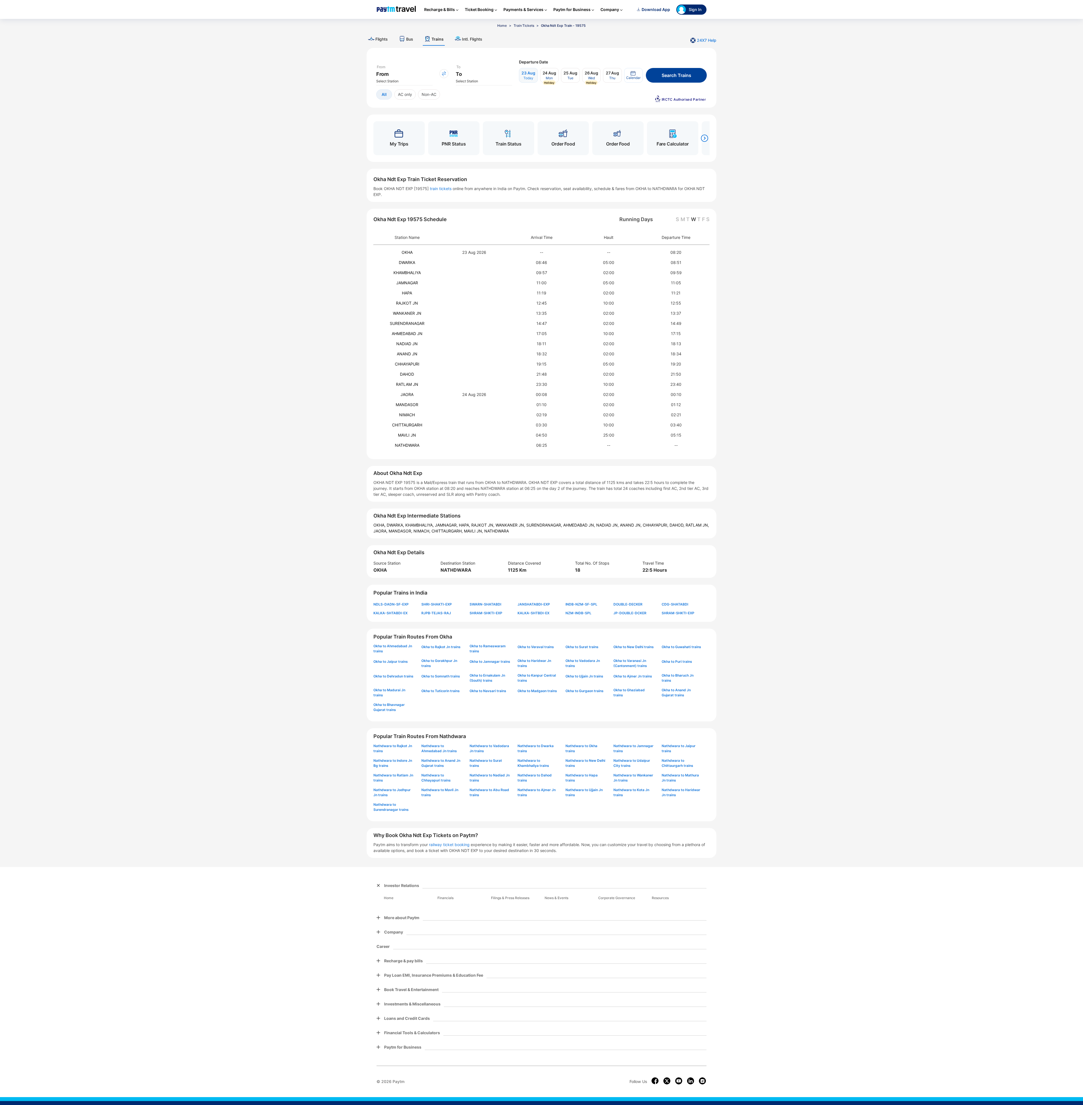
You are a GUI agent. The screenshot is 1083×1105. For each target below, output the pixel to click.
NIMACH (407, 414)
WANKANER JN (407, 313)
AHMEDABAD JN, (579, 525)
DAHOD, (678, 525)
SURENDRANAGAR (407, 323)
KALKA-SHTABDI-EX (390, 613)
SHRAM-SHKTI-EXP (486, 613)
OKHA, (380, 525)
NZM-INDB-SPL (578, 613)
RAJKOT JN (407, 303)
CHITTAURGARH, (448, 531)
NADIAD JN (407, 343)
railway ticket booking (449, 844)
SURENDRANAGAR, (544, 525)
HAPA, (465, 525)
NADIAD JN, (608, 525)
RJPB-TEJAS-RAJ (436, 613)
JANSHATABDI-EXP (534, 604)
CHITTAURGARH (407, 424)
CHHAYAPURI (407, 364)
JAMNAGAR (407, 282)
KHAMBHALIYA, (420, 525)
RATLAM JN (407, 384)
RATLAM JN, (697, 525)
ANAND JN (407, 353)
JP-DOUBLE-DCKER (629, 613)
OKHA (407, 252)
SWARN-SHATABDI (485, 604)
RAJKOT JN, (483, 525)
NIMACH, (422, 531)
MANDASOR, (401, 531)
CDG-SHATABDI (675, 604)
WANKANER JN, (511, 525)
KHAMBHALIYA (407, 272)
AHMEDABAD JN (407, 333)
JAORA (406, 394)
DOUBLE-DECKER (627, 604)
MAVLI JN (407, 435)
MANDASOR (407, 404)
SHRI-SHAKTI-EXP (436, 604)
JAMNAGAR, (447, 525)
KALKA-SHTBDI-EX (533, 613)
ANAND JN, (631, 525)
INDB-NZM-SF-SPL (581, 604)
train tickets (441, 188)
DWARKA (407, 262)
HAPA (407, 292)
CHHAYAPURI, (656, 525)
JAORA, (381, 531)
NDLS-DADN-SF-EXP (391, 604)
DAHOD (407, 374)
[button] (633, 75)
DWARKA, (396, 525)
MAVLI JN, (474, 531)
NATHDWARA (407, 445)
